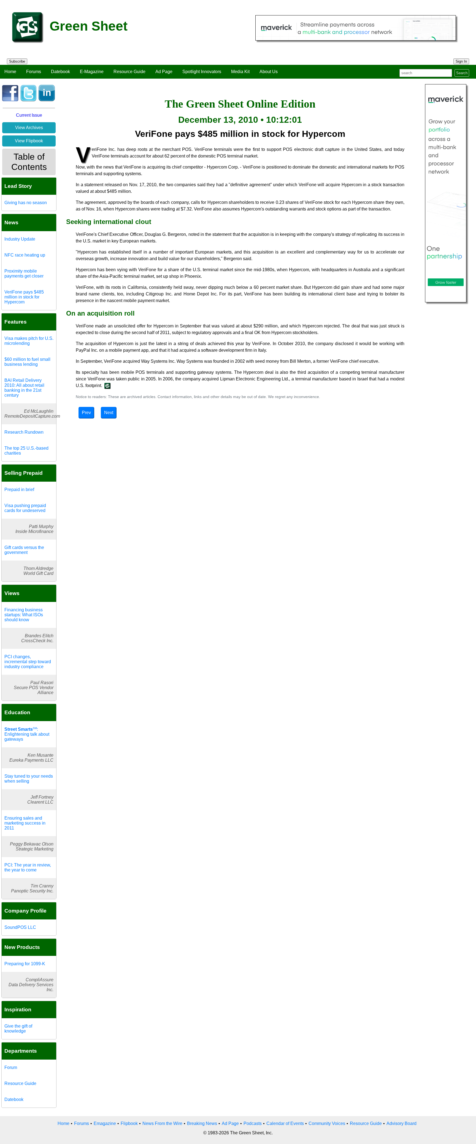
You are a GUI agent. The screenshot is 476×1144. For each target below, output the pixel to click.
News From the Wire (162, 1123)
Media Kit (240, 71)
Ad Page (163, 71)
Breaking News (202, 1123)
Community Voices (327, 1123)
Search (461, 73)
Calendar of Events (285, 1123)
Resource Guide (129, 71)
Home (10, 71)
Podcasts (253, 1123)
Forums (33, 71)
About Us (268, 71)
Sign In (461, 61)
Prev (86, 412)
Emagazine (105, 1123)
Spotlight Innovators (201, 71)
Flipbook (129, 1123)
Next (108, 412)
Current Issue (29, 115)
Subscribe (17, 61)
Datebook (60, 71)
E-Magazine (92, 71)
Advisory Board (401, 1123)
